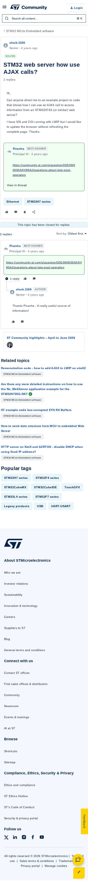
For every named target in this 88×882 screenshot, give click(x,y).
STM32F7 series (47, 496)
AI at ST (9, 728)
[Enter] (6, 18)
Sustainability (13, 594)
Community (12, 695)
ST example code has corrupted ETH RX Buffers (36, 410)
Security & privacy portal (21, 818)
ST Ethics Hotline (16, 796)
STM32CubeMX (15, 487)
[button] (4, 8)
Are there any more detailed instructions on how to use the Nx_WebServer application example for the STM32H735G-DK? (42, 389)
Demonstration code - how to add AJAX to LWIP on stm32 (43, 368)
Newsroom (11, 706)
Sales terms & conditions (37, 861)
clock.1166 (17, 42)
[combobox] (44, 18)
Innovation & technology (20, 605)
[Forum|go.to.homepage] (28, 8)
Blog (7, 639)
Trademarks (67, 861)
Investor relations (16, 583)
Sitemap (9, 762)
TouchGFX (72, 487)
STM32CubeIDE (45, 487)
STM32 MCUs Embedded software (30, 31)
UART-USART (61, 506)
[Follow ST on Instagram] (23, 838)
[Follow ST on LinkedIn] (14, 838)
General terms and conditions (24, 650)
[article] (44, 262)
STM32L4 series (16, 496)
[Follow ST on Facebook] (32, 838)
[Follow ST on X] (6, 838)
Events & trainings (16, 717)
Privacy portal (30, 865)
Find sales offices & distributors (26, 684)
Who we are (12, 572)
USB (40, 506)
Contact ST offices (17, 672)
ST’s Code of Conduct (19, 807)
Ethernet (13, 201)
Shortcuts (10, 751)
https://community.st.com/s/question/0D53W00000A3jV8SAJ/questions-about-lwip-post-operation (44, 170)
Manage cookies (56, 865)
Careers (9, 616)
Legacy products (16, 506)
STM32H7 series (39, 201)
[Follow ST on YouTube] (41, 838)
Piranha (18, 148)
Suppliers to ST (14, 628)
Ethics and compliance (19, 785)
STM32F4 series (47, 477)
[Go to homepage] (13, 548)
